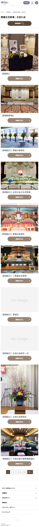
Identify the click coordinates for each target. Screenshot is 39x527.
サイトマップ (6, 512)
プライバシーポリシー (8, 507)
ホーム (2, 12)
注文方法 (26, 2)
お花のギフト (6, 498)
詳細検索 (18, 23)
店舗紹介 (4, 493)
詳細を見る (19, 78)
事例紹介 (8, 12)
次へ (30, 472)
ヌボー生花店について (8, 488)
